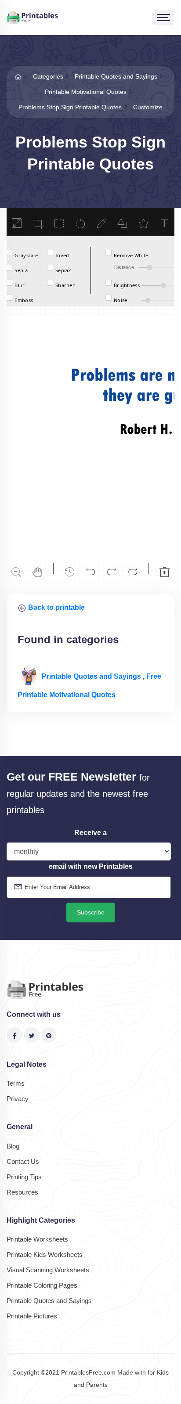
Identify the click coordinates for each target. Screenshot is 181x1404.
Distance (124, 267)
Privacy (18, 1098)
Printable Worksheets (37, 1239)
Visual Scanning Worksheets (48, 1270)
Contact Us (23, 1161)
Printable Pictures (32, 1316)
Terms (16, 1083)
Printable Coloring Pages (42, 1285)
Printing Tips (24, 1177)
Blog (13, 1146)
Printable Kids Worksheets (45, 1254)
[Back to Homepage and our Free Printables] (18, 76)
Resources (22, 1192)
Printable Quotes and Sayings (92, 676)
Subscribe (91, 912)
